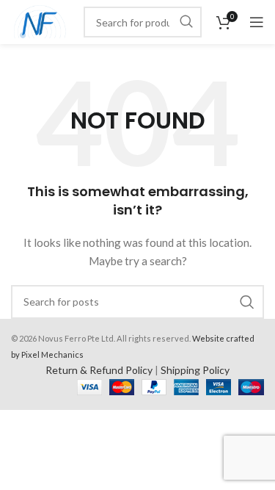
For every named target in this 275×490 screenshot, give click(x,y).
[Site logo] (40, 21)
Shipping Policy (195, 370)
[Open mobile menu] (256, 22)
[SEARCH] (186, 22)
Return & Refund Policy (99, 370)
